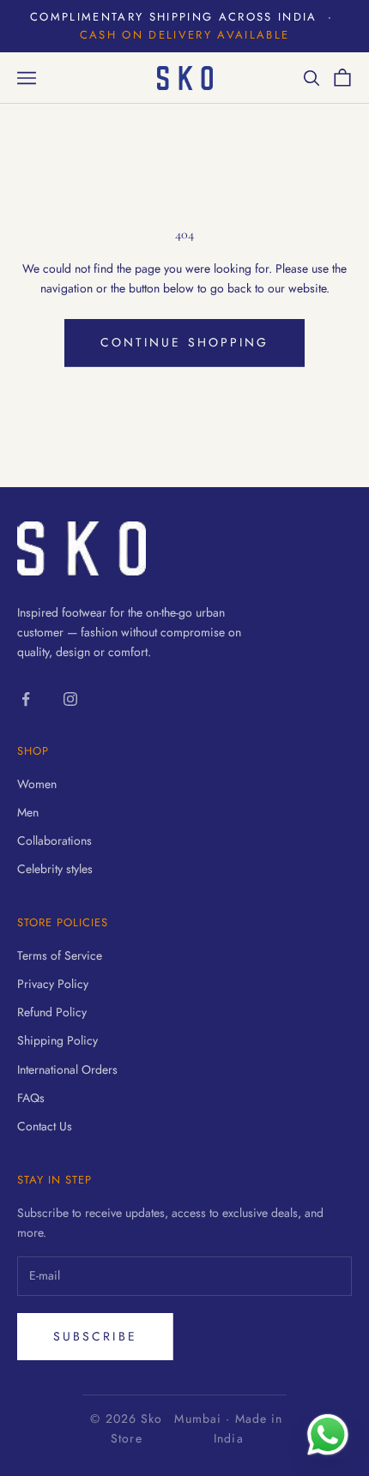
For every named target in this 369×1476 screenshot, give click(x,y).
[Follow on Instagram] (70, 699)
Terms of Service (59, 955)
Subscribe (95, 1336)
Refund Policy (52, 1012)
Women (37, 783)
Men (28, 812)
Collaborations (54, 840)
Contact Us (44, 1126)
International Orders (67, 1069)
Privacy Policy (52, 983)
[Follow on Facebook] (25, 699)
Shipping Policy (57, 1040)
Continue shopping (184, 342)
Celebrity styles (55, 868)
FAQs (31, 1097)
